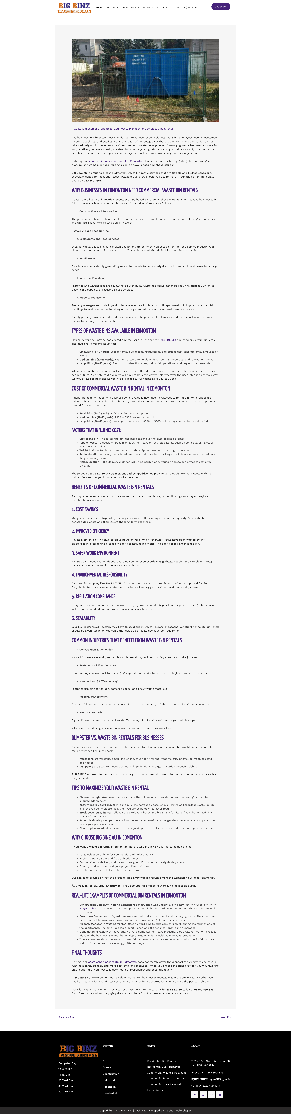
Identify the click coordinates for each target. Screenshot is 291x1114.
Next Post (228, 1017)
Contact (167, 7)
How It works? (131, 7)
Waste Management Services (138, 128)
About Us (111, 7)
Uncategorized (109, 128)
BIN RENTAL (149, 7)
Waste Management (86, 128)
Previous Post (65, 1017)
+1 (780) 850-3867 (213, 1072)
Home (99, 7)
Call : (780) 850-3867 (186, 7)
